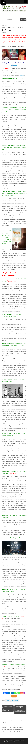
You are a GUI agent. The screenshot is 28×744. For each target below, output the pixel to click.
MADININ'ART (13, 740)
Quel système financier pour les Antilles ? (11, 731)
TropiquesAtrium (14, 700)
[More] (14, 696)
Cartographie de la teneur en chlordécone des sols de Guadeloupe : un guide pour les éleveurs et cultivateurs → (20, 709)
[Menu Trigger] (3, 3)
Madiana (22, 75)
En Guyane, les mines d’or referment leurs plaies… (13, 729)
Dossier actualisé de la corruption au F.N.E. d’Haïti (13, 725)
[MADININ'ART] (14, 8)
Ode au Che (4, 727)
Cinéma (5, 25)
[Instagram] (22, 693)
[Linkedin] (11, 693)
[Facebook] (5, 693)
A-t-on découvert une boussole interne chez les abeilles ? (12, 722)
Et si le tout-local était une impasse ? (14, 727)
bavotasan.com (21, 741)
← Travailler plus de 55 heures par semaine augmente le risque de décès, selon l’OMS (7, 708)
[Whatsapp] (17, 693)
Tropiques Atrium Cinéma (9, 42)
